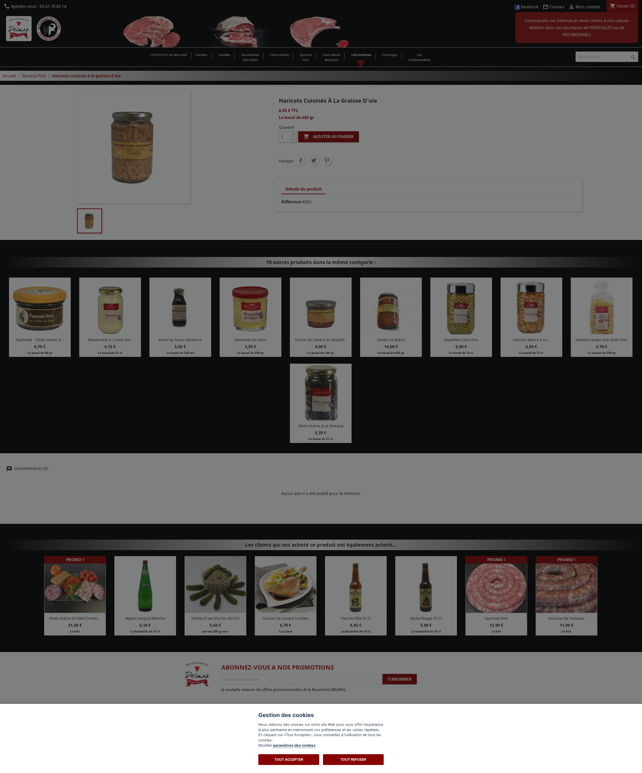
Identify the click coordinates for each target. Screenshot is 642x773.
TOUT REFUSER (353, 759)
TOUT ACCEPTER (288, 759)
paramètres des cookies (294, 745)
